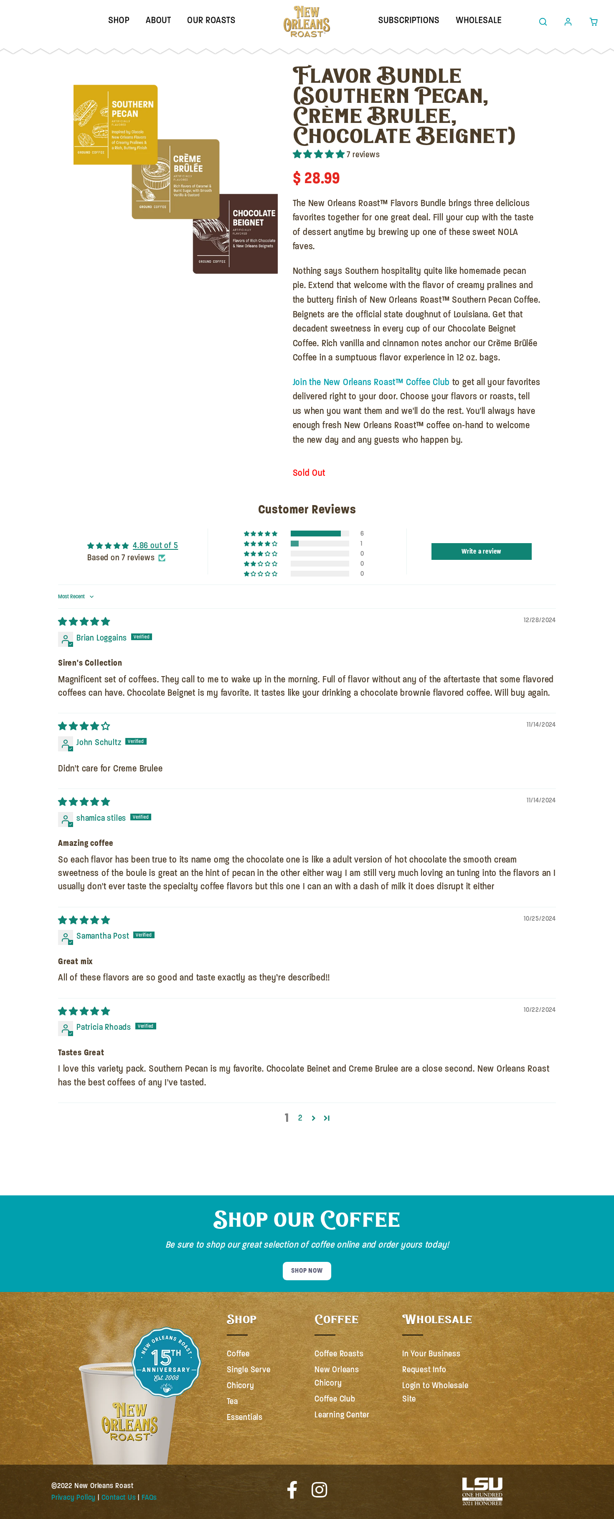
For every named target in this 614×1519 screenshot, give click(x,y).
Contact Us (118, 1497)
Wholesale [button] (479, 20)
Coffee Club (335, 1399)
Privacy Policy (73, 1497)
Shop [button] (118, 20)
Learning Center (342, 1414)
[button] (543, 21)
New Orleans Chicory (337, 1376)
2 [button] (300, 1118)
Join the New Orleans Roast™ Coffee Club (371, 382)
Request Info (424, 1369)
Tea (232, 1401)
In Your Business (431, 1353)
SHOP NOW (306, 1270)
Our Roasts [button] (211, 20)
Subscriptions (409, 20)
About (158, 20)
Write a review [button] (481, 551)
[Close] (79, 70)
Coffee (238, 1353)
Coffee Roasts (339, 1353)
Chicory (240, 1385)
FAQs (149, 1497)
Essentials (245, 1417)
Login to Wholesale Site (435, 1392)
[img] (84, 622)
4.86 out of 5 (155, 545)
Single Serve (249, 1369)
